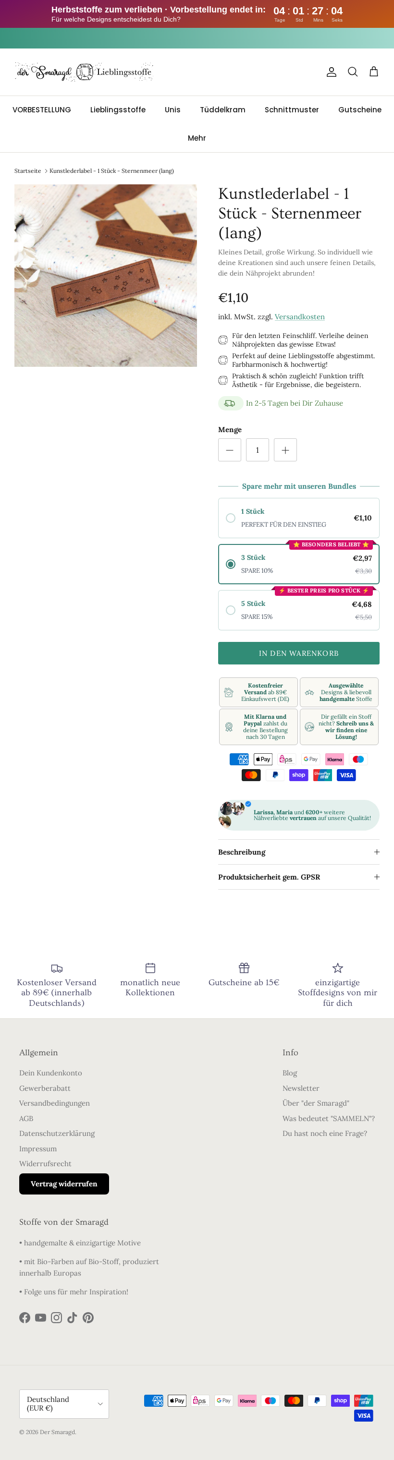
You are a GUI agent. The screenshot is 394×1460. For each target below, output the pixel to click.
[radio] (299, 518)
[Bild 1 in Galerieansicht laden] (105, 275)
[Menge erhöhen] (285, 449)
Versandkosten (300, 316)
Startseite (27, 170)
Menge (230, 429)
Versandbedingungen (54, 1103)
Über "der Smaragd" (316, 1103)
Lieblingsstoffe (118, 110)
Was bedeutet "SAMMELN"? (329, 1118)
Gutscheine (360, 110)
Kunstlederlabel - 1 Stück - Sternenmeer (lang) (111, 170)
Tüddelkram (223, 110)
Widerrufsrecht (45, 1163)
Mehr (197, 138)
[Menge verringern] (229, 449)
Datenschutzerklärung (57, 1133)
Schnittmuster (292, 110)
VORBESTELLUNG (41, 110)
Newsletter (301, 1088)
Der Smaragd (57, 1432)
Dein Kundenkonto (50, 1072)
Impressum (38, 1148)
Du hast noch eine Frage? (325, 1133)
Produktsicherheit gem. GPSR (269, 876)
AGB (26, 1118)
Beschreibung (241, 852)
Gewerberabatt (45, 1088)
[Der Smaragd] (84, 72)
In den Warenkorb (299, 653)
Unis (173, 110)
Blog (290, 1072)
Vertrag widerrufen (64, 1183)
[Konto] (329, 72)
